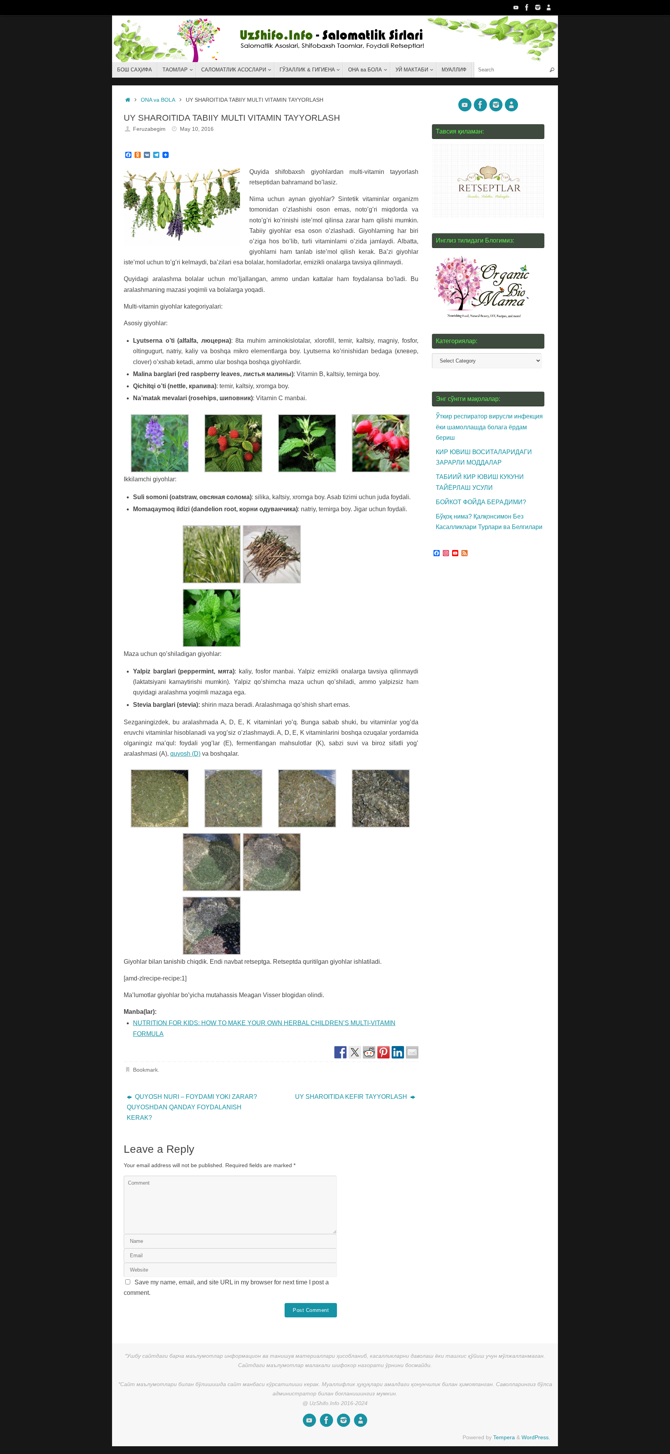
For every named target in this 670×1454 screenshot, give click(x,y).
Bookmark (145, 1070)
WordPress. (535, 1437)
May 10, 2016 (197, 129)
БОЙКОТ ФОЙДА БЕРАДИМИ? (481, 502)
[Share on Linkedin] (398, 1052)
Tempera (504, 1437)
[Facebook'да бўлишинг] (340, 1052)
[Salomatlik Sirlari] (516, 7)
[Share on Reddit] (369, 1052)
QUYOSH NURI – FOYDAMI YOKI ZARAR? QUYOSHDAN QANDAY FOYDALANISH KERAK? (192, 1107)
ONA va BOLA (158, 100)
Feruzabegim (149, 129)
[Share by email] (412, 1052)
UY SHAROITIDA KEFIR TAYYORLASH (352, 1096)
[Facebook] (526, 7)
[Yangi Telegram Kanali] (548, 7)
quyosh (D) (185, 753)
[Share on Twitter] (355, 1052)
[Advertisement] (490, 709)
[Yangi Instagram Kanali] (537, 7)
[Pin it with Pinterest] (383, 1052)
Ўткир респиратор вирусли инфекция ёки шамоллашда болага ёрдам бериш (489, 427)
